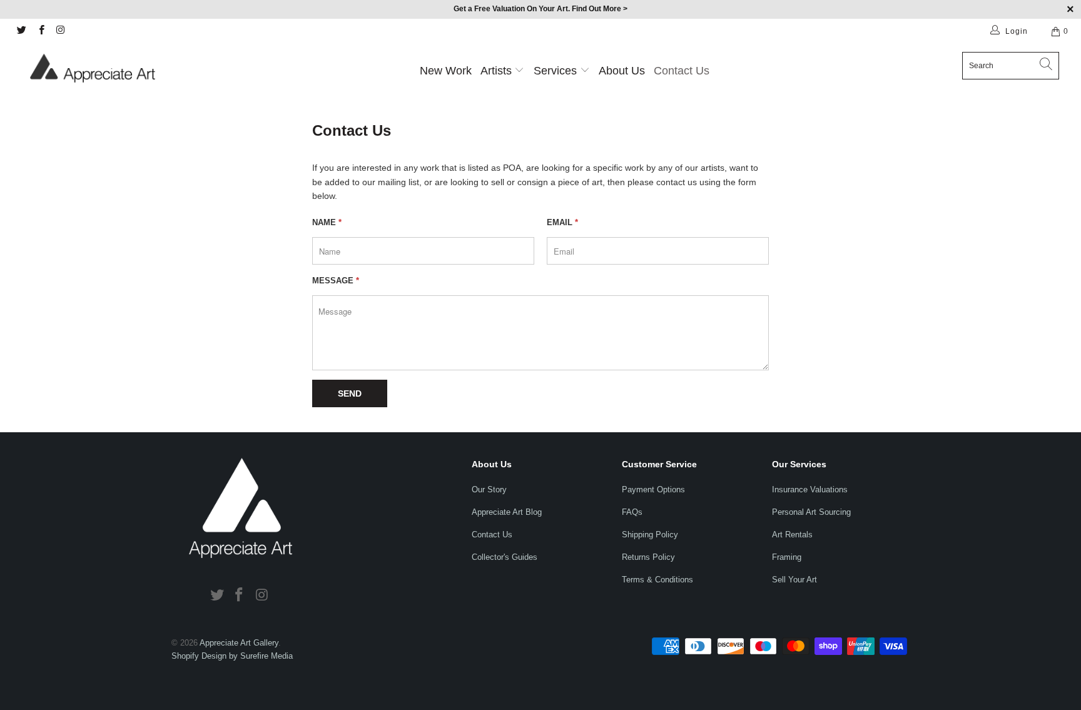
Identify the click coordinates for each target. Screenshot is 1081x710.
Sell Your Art (794, 579)
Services (557, 70)
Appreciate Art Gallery (239, 642)
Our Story (489, 489)
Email (562, 222)
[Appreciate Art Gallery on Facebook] (40, 31)
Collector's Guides (504, 557)
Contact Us (681, 70)
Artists (496, 70)
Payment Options (653, 489)
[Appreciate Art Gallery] (93, 68)
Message (335, 280)
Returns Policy (648, 557)
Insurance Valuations (810, 489)
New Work (446, 70)
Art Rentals (792, 534)
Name (327, 222)
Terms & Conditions (657, 579)
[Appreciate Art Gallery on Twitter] (21, 31)
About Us (622, 70)
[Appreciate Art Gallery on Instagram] (60, 31)
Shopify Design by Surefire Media (232, 656)
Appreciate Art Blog (507, 512)
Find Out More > (599, 8)
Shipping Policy (650, 534)
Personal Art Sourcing (811, 512)
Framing (786, 557)
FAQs (632, 512)
